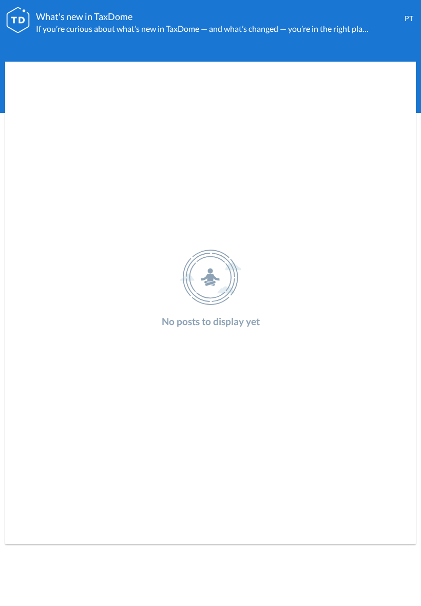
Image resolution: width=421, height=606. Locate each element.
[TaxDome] (18, 20)
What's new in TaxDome (84, 16)
